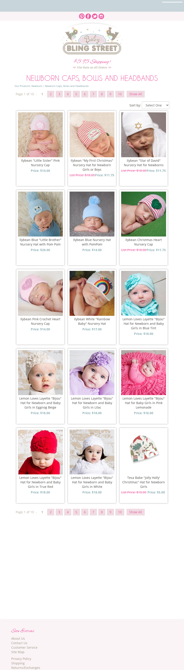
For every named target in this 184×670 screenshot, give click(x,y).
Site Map (17, 652)
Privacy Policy (21, 659)
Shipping (18, 663)
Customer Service (24, 647)
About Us (18, 638)
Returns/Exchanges (25, 668)
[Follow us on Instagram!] (101, 15)
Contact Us (19, 643)
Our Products (22, 86)
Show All (135, 94)
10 (120, 94)
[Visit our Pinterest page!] (82, 15)
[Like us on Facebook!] (88, 15)
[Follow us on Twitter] (95, 15)
